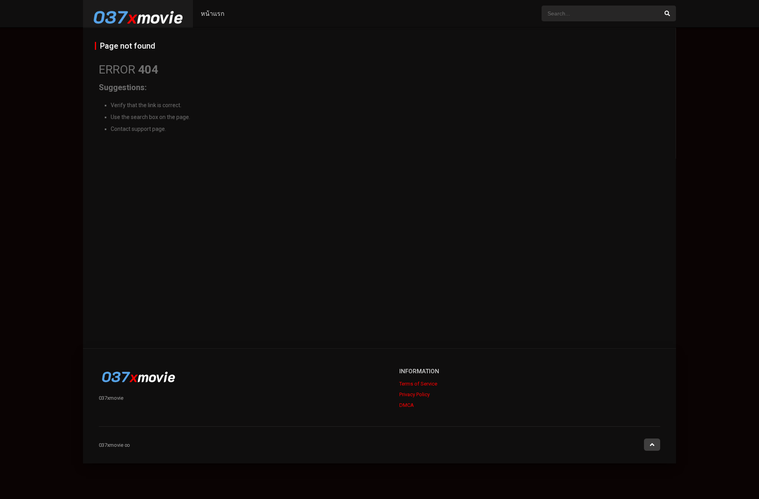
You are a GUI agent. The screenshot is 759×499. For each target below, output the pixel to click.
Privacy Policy (414, 394)
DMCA (406, 405)
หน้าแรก (213, 13)
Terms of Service (418, 384)
